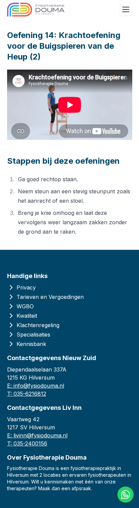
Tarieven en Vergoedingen (50, 297)
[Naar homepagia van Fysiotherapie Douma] (35, 9)
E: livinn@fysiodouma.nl (37, 435)
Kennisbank (31, 344)
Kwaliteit (27, 315)
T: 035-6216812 (26, 393)
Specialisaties (33, 334)
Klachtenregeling (38, 325)
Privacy (26, 287)
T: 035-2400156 (27, 443)
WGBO (25, 306)
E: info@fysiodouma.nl (35, 385)
